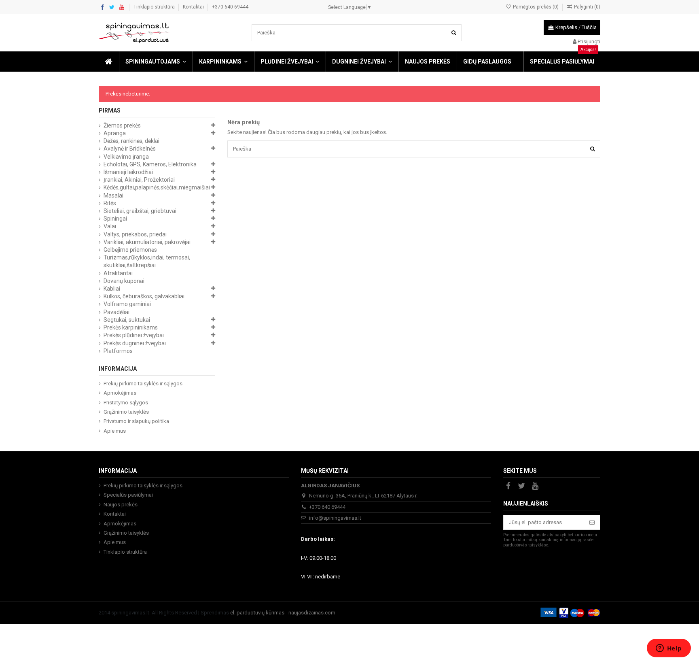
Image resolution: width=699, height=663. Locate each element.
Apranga (115, 133)
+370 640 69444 (230, 7)
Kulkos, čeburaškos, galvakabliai (144, 296)
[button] (155, 61)
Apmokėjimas (120, 393)
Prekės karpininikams (131, 327)
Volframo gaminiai (127, 304)
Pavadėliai (116, 312)
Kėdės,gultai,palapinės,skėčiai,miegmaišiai (157, 187)
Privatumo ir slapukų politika (136, 421)
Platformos (118, 351)
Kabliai (112, 288)
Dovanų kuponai (124, 281)
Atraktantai (118, 273)
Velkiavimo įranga (126, 156)
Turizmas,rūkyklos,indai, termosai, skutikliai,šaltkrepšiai (147, 261)
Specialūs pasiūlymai (128, 495)
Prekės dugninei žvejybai (135, 343)
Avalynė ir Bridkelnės (130, 148)
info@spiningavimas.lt (335, 518)
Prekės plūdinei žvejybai (134, 335)
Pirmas (110, 110)
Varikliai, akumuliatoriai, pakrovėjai (147, 242)
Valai (110, 226)
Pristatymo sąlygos (126, 403)
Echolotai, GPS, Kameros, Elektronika (150, 164)
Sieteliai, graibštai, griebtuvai (140, 211)
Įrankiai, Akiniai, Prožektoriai (139, 179)
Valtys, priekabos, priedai (135, 234)
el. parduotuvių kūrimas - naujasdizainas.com (282, 613)
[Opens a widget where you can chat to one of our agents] (668, 649)
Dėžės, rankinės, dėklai (131, 141)
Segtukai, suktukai (127, 320)
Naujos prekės (121, 505)
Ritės (110, 203)
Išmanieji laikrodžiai (128, 172)
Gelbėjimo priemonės (130, 249)
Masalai (113, 195)
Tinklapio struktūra (154, 7)
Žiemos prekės (122, 125)
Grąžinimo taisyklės (126, 412)
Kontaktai (194, 7)
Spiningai (115, 218)
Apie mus (115, 431)
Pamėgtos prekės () (535, 7)
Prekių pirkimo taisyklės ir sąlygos (143, 383)
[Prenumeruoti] (592, 522)
